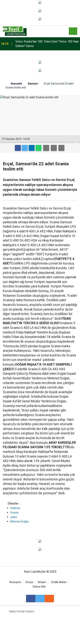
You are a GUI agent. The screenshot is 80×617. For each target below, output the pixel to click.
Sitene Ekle (39, 586)
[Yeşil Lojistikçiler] (15, 31)
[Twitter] (25, 148)
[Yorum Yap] (61, 148)
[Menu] (73, 31)
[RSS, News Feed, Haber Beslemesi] (49, 598)
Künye (29, 582)
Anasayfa (15, 582)
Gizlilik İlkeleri (59, 582)
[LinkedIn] (32, 148)
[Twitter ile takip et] (40, 598)
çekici (13, 517)
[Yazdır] (54, 148)
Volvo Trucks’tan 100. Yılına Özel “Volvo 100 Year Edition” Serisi (47, 44)
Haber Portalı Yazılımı (21, 611)
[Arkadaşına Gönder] (46, 148)
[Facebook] (18, 148)
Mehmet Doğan (19, 521)
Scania (14, 512)
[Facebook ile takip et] (30, 598)
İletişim (42, 582)
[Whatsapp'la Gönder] (38, 148)
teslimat (15, 508)
